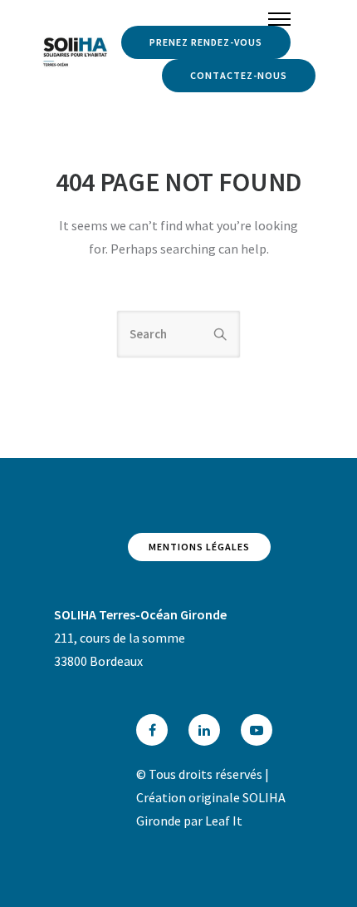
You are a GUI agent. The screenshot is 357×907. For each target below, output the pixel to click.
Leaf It (223, 820)
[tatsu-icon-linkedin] (208, 730)
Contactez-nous (238, 75)
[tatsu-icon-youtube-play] (256, 730)
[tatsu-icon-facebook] (156, 730)
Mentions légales (199, 546)
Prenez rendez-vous (205, 42)
